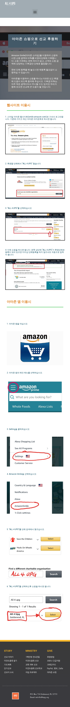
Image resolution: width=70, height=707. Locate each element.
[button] (35, 12)
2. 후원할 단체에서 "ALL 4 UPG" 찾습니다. (23, 163)
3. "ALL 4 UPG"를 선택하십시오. (18, 208)
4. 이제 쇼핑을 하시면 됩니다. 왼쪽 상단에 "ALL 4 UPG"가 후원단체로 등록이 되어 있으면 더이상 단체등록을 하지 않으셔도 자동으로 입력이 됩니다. (35, 252)
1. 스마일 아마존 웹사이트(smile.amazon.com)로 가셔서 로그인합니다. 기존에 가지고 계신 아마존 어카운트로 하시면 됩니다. (34, 118)
